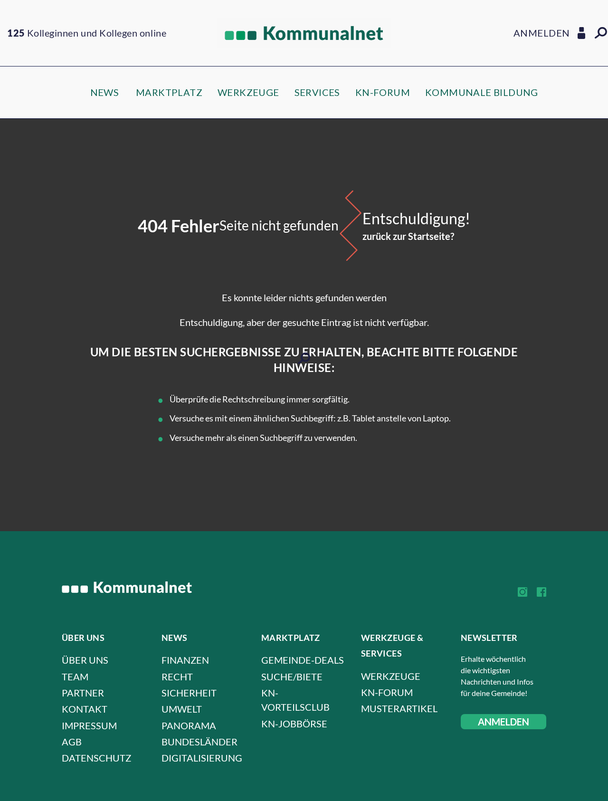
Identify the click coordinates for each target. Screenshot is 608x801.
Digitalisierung (202, 757)
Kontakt (84, 709)
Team (75, 676)
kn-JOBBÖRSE (294, 723)
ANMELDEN (503, 721)
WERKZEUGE (248, 92)
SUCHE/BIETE (292, 676)
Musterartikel (399, 708)
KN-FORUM (382, 92)
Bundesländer (200, 741)
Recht (177, 676)
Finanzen (185, 660)
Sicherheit (189, 692)
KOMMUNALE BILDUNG (481, 92)
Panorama (189, 725)
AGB (72, 741)
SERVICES (317, 92)
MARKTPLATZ (169, 92)
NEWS (104, 92)
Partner (83, 692)
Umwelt (182, 709)
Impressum (89, 725)
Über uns (85, 660)
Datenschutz (96, 757)
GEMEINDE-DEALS (302, 660)
